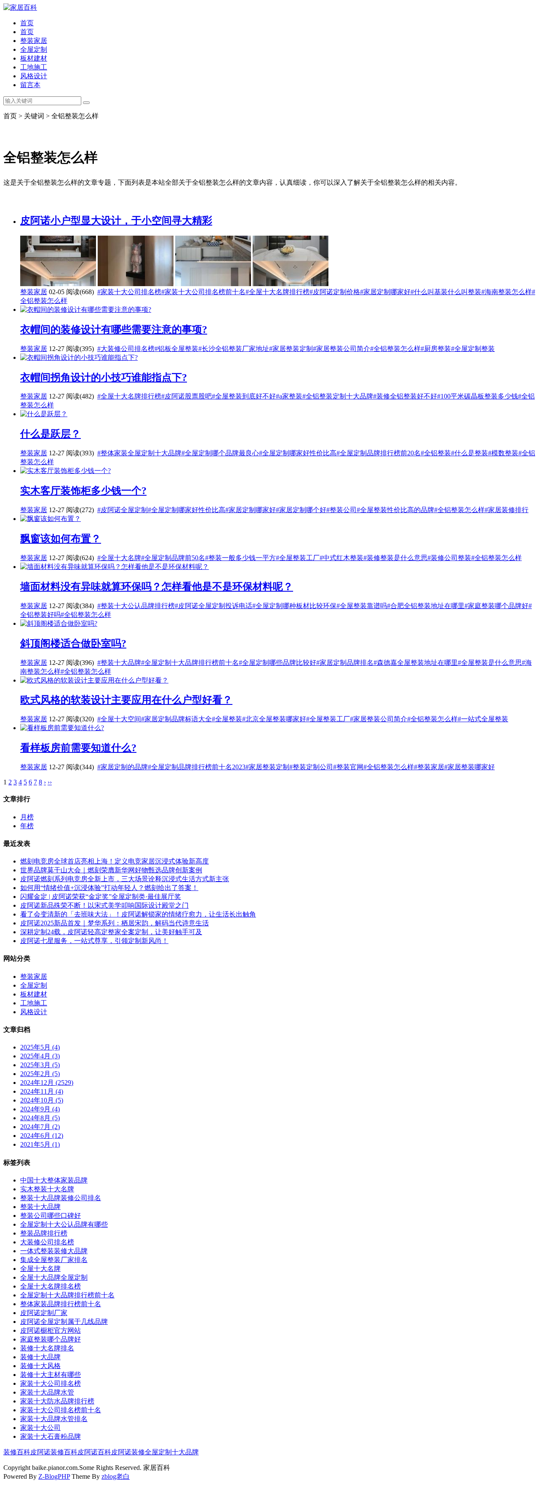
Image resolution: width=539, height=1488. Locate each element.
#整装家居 (429, 767)
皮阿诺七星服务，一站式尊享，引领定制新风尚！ (94, 940)
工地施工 (33, 67)
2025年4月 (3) (40, 1056)
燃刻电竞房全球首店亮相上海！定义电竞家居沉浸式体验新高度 (114, 861)
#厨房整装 (436, 348)
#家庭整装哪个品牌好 (496, 605)
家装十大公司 (40, 1427)
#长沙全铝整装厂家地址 (233, 348)
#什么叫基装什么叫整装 (446, 291)
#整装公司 (341, 509)
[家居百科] (20, 7)
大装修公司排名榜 (47, 1242)
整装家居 (33, 40)
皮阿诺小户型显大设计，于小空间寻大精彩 (116, 220)
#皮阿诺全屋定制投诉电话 (213, 605)
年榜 (27, 825)
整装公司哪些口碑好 (50, 1215)
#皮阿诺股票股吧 (186, 396)
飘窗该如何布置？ (60, 538)
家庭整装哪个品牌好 (50, 1339)
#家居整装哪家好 (469, 767)
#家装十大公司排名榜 (129, 291)
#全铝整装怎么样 (395, 348)
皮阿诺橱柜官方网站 (50, 1330)
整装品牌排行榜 (43, 1233)
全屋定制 (33, 49)
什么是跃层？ (50, 433)
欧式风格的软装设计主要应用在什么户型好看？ (126, 699)
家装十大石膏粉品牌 (50, 1436)
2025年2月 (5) (40, 1073)
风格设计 (33, 76)
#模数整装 (503, 453)
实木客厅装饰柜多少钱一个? (83, 490)
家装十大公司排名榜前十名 (60, 1410)
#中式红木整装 (341, 557)
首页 (27, 23)
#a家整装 (289, 396)
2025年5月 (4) (40, 1047)
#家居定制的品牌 (122, 767)
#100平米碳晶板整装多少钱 (477, 396)
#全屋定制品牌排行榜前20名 (378, 453)
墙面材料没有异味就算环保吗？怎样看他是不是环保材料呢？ (156, 586)
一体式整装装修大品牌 (54, 1250)
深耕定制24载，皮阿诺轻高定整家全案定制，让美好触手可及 (111, 931)
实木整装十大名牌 (47, 1189)
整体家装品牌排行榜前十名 (60, 1303)
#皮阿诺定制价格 (335, 291)
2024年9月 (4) (40, 1109)
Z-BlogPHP (54, 1476)
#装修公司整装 (449, 557)
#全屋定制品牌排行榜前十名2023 (196, 767)
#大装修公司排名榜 (126, 348)
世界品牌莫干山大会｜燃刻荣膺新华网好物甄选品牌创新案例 (111, 870)
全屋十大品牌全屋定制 (54, 1277)
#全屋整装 (227, 719)
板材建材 (33, 58)
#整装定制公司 (311, 767)
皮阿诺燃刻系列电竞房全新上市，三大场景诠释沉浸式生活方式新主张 (124, 878)
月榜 (27, 817)
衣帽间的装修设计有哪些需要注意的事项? (113, 329)
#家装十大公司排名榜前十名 (203, 291)
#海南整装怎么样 (506, 291)
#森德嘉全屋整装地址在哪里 (416, 662)
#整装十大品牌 (119, 662)
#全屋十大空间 (119, 719)
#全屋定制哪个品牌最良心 (220, 453)
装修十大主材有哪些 (50, 1374)
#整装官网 (348, 767)
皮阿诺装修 (128, 1452)
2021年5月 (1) (40, 1144)
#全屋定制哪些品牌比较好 (277, 662)
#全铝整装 (436, 453)
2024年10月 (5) (41, 1100)
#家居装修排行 (506, 509)
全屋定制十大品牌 (172, 1452)
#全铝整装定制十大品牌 (337, 396)
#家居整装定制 (291, 348)
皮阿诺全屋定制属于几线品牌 (64, 1321)
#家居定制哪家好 (385, 291)
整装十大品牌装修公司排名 (60, 1197)
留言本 (30, 84)
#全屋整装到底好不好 (244, 396)
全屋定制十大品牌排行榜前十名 (67, 1295)
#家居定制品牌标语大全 (176, 719)
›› (50, 782)
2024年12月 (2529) (46, 1082)
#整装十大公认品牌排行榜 (136, 605)
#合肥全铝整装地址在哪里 (425, 605)
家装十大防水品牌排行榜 (57, 1401)
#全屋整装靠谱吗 (361, 605)
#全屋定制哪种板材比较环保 (294, 605)
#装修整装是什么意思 (395, 557)
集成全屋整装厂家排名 (54, 1259)
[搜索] (86, 102)
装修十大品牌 (40, 1356)
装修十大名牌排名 (47, 1348)
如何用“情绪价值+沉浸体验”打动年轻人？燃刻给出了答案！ (109, 887)
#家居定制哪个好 (301, 509)
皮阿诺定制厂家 (43, 1312)
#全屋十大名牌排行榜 (277, 291)
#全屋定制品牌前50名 (173, 557)
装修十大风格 (40, 1365)
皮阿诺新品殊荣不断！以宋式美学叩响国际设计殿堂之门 (104, 905)
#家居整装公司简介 (341, 348)
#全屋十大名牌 (119, 557)
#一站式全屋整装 (483, 719)
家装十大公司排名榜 (50, 1383)
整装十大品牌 (40, 1206)
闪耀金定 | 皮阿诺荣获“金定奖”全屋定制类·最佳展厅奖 (100, 896)
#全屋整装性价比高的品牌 (395, 509)
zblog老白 (115, 1476)
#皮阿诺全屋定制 (122, 509)
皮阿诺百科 (94, 1452)
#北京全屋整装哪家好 (274, 719)
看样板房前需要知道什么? (78, 747)
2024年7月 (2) (40, 1126)
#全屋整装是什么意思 (490, 662)
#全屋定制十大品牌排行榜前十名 (190, 662)
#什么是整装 (469, 453)
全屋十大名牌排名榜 (50, 1286)
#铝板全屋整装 (176, 348)
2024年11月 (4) (41, 1091)
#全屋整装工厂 (298, 557)
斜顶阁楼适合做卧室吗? (73, 643)
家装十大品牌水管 (47, 1392)
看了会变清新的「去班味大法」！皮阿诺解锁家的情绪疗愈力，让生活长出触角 (138, 914)
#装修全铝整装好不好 (405, 396)
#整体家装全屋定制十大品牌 (139, 453)
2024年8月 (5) (40, 1117)
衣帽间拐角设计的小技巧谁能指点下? (103, 377)
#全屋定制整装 (473, 348)
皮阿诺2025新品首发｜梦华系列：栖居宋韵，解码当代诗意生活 (114, 923)
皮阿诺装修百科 (53, 1452)
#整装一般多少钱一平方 (240, 557)
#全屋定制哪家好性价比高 (297, 453)
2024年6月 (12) (41, 1135)
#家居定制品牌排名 (345, 662)
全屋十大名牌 (40, 1268)
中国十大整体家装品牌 (54, 1180)
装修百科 (16, 1452)
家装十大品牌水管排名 (54, 1418)
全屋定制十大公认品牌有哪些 (64, 1224)
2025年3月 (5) (40, 1064)
